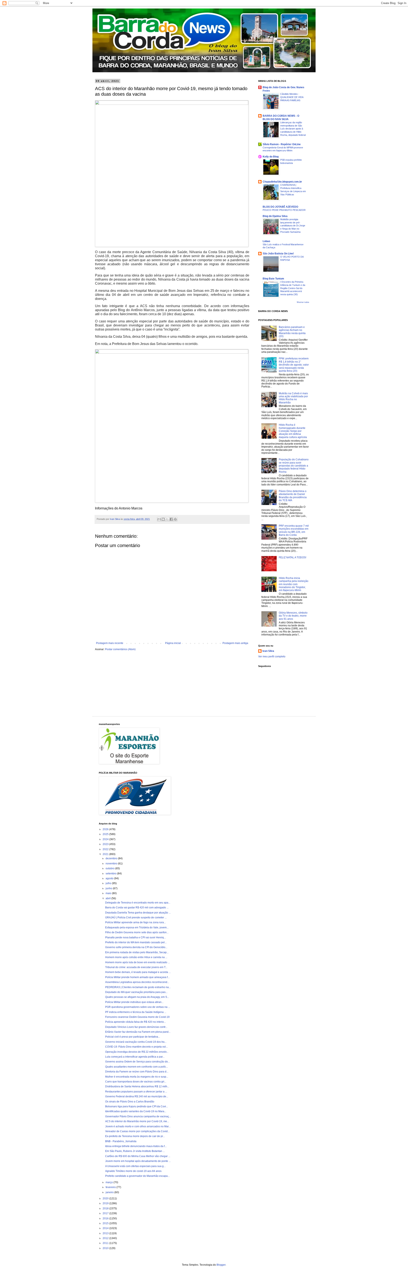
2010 (106, 1248)
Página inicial (173, 643)
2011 (106, 1243)
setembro (111, 873)
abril (108, 898)
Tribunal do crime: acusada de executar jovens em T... (136, 967)
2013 (106, 1233)
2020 (106, 1198)
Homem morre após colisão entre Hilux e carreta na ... (136, 957)
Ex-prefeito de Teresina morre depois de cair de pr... (135, 1136)
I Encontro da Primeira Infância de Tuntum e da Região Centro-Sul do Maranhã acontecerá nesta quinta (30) (292, 288)
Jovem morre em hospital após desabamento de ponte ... (138, 1161)
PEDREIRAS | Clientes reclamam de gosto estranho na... (138, 987)
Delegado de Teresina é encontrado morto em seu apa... (137, 902)
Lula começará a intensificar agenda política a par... (134, 1056)
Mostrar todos (303, 302)
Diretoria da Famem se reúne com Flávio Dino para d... (136, 1071)
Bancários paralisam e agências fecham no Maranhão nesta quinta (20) (292, 332)
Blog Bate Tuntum (273, 278)
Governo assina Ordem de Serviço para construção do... (137, 1061)
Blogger (221, 1264)
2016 (106, 1218)
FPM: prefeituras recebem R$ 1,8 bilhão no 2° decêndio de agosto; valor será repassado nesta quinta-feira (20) (294, 364)
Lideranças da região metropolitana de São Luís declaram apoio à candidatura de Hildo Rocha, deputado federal (293, 128)
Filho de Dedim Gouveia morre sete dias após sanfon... (137, 932)
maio (109, 893)
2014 (106, 1228)
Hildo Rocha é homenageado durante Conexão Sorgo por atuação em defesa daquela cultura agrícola (293, 431)
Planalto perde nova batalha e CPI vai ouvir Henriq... (135, 937)
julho (109, 883)
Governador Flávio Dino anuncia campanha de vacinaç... (138, 1116)
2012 (106, 1238)
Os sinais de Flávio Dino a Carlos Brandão (129, 1101)
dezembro (112, 858)
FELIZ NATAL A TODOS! (292, 557)
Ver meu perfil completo (271, 656)
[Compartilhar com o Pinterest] (175, 519)
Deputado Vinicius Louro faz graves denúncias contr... (136, 1026)
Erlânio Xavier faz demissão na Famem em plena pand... (137, 1031)
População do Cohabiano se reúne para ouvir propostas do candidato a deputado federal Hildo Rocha (294, 465)
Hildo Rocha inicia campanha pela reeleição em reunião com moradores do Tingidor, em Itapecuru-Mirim (293, 584)
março (109, 1182)
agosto (110, 878)
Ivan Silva (268, 651)
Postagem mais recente (109, 643)
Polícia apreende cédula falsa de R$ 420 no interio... (135, 1021)
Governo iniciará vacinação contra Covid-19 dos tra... (135, 1041)
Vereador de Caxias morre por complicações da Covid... (137, 1131)
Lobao (266, 241)
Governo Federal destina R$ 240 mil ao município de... (136, 1096)
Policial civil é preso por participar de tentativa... (132, 1036)
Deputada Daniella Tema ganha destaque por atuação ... (138, 912)
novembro (112, 863)
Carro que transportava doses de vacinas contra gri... (135, 1081)
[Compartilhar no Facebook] (171, 519)
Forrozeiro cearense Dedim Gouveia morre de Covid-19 (137, 1016)
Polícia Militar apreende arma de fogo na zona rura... (135, 922)
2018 (106, 1208)
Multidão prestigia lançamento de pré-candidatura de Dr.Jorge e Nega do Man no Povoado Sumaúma (292, 225)
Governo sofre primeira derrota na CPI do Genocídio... (136, 947)
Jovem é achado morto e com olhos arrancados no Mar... (137, 1126)
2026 (106, 829)
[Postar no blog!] (163, 519)
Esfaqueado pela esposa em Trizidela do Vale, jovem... (137, 927)
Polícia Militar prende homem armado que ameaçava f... (137, 977)
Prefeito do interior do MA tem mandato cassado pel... (136, 942)
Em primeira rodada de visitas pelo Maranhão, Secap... (137, 952)
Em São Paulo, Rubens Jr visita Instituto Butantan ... (135, 1151)
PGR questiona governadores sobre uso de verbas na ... (137, 1007)
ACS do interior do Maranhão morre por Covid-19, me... (137, 1121)
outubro (110, 868)
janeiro (110, 1192)
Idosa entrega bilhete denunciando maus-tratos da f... (136, 1146)
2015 (106, 1223)
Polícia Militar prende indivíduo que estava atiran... (134, 1002)
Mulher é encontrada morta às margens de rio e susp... (136, 1076)
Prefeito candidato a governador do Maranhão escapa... (137, 1175)
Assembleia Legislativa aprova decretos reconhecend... (137, 982)
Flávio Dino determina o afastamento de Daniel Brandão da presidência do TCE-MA (293, 496)
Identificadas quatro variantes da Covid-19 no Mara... (135, 1111)
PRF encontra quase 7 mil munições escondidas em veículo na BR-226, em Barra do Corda (294, 530)
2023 (106, 844)
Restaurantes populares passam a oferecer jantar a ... (136, 1091)
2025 (106, 834)
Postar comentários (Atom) (120, 649)
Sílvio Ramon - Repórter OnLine (282, 144)
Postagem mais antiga (235, 643)
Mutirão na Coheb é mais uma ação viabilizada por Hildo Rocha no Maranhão (293, 398)
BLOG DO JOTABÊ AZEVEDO (280, 206)
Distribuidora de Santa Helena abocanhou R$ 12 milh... (137, 1086)
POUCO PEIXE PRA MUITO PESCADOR (284, 210)
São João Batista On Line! (278, 253)
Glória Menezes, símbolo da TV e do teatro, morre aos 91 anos (293, 615)
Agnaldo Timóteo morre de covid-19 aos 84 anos (133, 1171)
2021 (106, 854)
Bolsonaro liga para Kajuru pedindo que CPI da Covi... (136, 1106)
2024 (106, 839)
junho (109, 888)
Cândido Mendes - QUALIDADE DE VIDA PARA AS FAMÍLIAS (291, 97)
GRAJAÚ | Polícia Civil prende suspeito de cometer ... (136, 917)
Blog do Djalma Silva (275, 216)
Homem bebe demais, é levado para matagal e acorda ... (138, 972)
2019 (106, 1203)
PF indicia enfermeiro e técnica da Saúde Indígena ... (135, 1012)
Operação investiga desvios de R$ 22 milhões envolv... (136, 1051)
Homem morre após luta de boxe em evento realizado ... (137, 962)
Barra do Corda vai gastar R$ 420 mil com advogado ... (137, 907)
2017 (106, 1213)
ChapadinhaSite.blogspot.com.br (282, 181)
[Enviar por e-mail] (159, 519)
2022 (106, 849)
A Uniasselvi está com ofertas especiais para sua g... (135, 1166)
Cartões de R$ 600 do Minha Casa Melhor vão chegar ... (137, 1156)
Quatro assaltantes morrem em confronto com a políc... (136, 1066)
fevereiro (111, 1187)
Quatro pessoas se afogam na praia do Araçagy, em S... (137, 997)
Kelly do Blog (271, 156)
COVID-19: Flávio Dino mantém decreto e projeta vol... (136, 1046)
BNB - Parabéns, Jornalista (120, 1141)
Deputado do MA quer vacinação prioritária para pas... (136, 992)
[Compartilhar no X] (167, 519)
